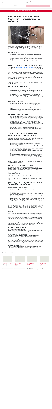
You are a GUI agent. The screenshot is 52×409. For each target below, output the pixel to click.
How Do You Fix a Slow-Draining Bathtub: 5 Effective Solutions (7, 265)
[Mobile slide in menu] (2, 1)
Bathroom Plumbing (11, 14)
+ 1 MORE (16, 264)
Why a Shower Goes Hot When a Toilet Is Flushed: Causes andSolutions (44, 266)
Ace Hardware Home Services (6, 8)
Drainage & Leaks (5, 263)
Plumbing (16, 14)
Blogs (14, 8)
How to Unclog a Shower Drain (31, 266)
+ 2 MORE (10, 263)
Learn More (36, 10)
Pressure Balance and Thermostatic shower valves (25, 67)
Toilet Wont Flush (18, 265)
